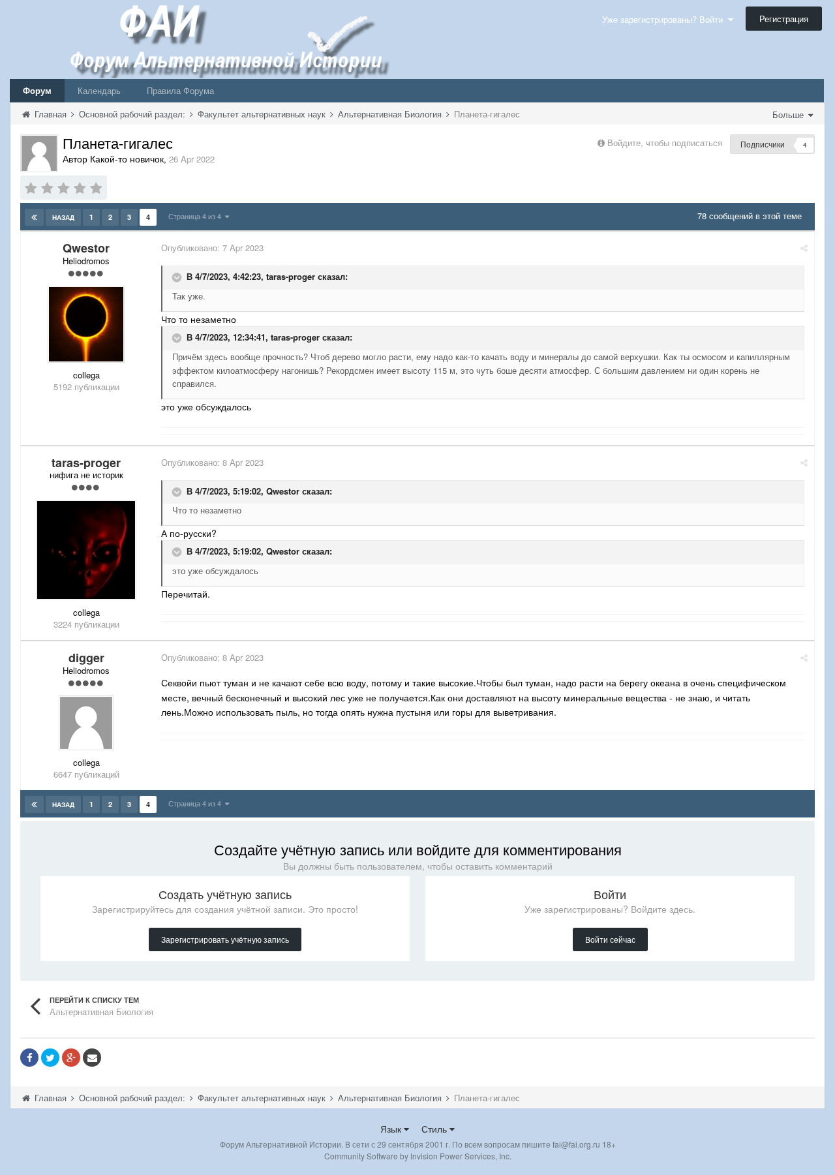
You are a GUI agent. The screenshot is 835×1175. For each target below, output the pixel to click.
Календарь (99, 90)
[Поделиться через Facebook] (29, 1057)
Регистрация (783, 18)
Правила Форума (180, 90)
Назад (63, 217)
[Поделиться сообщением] (804, 247)
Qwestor (282, 491)
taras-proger (290, 277)
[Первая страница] (34, 217)
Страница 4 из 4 (196, 216)
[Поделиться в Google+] (71, 1057)
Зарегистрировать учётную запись (225, 939)
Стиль (435, 1128)
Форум (37, 90)
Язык (392, 1128)
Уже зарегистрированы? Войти (665, 19)
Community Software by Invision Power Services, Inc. (417, 1155)
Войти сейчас (610, 939)
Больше (789, 114)
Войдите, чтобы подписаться (664, 142)
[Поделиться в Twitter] (50, 1057)
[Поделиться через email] (92, 1057)
